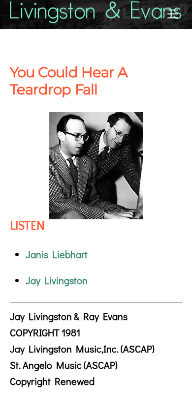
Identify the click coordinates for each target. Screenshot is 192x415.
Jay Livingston (57, 280)
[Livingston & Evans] (96, 19)
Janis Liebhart (57, 254)
